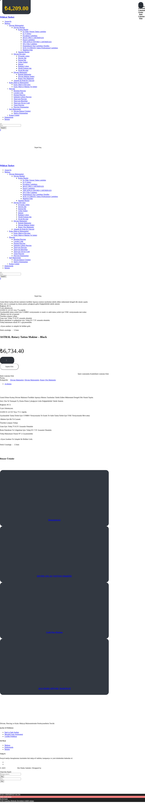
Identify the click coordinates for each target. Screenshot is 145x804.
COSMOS (45, 768)
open (2, 298)
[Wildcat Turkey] (23, 161)
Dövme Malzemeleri (32, 380)
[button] (54, 374)
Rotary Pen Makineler (48, 380)
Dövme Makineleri (17, 380)
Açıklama (8, 384)
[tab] (19, 384)
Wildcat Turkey (7, 17)
